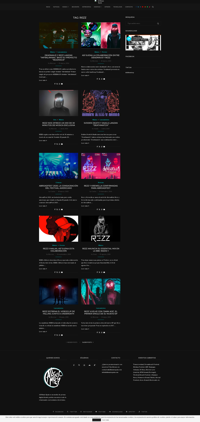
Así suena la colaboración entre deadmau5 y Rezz (100, 56)
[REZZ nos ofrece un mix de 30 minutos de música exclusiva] (58, 103)
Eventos (97, 7)
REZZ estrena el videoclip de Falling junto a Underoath (58, 312)
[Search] (153, 7)
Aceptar (96, 420)
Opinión (107, 7)
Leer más (42, 80)
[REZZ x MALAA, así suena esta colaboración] (58, 229)
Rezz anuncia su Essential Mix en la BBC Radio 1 (100, 250)
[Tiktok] (149, 7)
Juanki (96, 129)
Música (64, 7)
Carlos (53, 191)
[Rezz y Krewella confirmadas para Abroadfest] (100, 166)
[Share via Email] (62, 84)
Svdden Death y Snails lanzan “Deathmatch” (101, 124)
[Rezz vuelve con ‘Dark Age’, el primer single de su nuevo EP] (100, 291)
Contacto (129, 7)
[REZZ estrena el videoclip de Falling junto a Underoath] (58, 291)
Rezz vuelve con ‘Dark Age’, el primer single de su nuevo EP (100, 312)
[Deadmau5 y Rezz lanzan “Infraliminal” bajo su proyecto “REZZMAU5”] (58, 35)
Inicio (48, 7)
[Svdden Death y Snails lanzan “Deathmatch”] (100, 103)
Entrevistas (86, 7)
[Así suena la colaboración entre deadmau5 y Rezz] (100, 35)
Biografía (75, 7)
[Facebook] (136, 7)
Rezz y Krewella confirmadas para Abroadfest (101, 187)
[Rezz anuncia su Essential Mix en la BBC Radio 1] (100, 229)
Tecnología (117, 7)
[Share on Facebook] (54, 84)
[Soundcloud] (145, 7)
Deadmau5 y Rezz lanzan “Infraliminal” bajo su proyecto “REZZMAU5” (58, 57)
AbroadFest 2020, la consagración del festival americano (58, 187)
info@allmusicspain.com (110, 372)
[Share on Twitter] (57, 84)
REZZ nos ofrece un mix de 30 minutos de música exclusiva (58, 124)
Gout (95, 254)
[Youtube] (142, 7)
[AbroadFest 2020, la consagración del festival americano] (58, 166)
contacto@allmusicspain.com (112, 370)
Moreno (53, 63)
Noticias (56, 7)
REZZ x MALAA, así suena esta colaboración (58, 250)
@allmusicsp (130, 72)
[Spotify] (147, 7)
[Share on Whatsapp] (59, 84)
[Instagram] (140, 7)
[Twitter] (138, 7)
